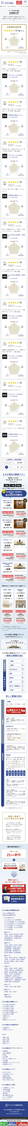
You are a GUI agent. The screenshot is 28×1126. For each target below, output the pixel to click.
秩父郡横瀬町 (8, 947)
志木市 (18, 959)
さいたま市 (7, 920)
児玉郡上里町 (17, 938)
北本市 (11, 974)
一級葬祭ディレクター (9, 1087)
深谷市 (20, 945)
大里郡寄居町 (8, 949)
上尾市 (6, 970)
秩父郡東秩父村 (8, 940)
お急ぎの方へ (19, 3)
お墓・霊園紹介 (7, 1053)
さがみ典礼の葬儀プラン (10, 1002)
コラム (4, 1034)
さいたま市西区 (18, 927)
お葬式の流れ (6, 1076)
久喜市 (11, 968)
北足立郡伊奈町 (13, 972)
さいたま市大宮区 (9, 923)
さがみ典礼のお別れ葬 (9, 1004)
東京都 (6, 991)
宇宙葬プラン (6, 1016)
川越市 (17, 961)
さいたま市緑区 (8, 927)
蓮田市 (6, 972)
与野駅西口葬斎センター (15, 115)
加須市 (20, 972)
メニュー (25, 4)
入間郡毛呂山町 (8, 979)
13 (17, 467)
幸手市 (15, 968)
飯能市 (22, 959)
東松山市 (11, 970)
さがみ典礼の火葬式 (8, 1006)
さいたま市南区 (8, 925)
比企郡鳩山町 (18, 978)
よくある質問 (6, 1091)
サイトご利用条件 (7, 1097)
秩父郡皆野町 (17, 952)
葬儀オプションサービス (9, 1019)
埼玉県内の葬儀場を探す (12, 6)
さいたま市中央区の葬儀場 (23, 6)
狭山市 (6, 957)
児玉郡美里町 (16, 949)
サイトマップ (6, 1099)
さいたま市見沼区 (20, 921)
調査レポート (6, 1043)
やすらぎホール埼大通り (15, 75)
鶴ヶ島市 (6, 963)
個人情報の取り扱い (8, 1095)
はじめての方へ (7, 1072)
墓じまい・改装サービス (9, 1058)
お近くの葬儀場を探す (9, 913)
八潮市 (6, 936)
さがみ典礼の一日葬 (8, 1008)
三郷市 (11, 934)
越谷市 (6, 934)
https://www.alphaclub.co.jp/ (13, 1113)
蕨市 (15, 986)
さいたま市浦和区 (16, 920)
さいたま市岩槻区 (9, 921)
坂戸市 (11, 957)
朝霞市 (12, 961)
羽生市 (6, 945)
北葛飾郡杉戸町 (19, 970)
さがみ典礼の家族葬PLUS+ (10, 1012)
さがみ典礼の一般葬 (8, 1014)
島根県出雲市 (8, 996)
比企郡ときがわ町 (9, 978)
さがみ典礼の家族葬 (8, 1010)
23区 (10, 991)
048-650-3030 (15, 1111)
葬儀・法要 (6, 1037)
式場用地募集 (6, 1089)
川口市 (11, 986)
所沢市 (15, 957)
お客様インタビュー (8, 1029)
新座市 (19, 986)
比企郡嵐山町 (8, 976)
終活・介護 (6, 1039)
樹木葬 (4, 1055)
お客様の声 (6, 1027)
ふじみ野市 (12, 959)
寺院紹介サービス (7, 1064)
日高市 (24, 979)
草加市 (21, 934)
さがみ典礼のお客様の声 (10, 1025)
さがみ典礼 (4, 6)
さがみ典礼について (8, 1074)
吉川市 (11, 936)
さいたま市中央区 (13, 77)
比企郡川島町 (8, 981)
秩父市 (19, 947)
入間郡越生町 (17, 979)
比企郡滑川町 (17, 974)
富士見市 (6, 961)
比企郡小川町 (16, 976)
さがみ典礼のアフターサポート (12, 1048)
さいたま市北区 (18, 925)
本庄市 (14, 947)
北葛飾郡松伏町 (18, 936)
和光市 (21, 961)
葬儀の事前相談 (7, 1078)
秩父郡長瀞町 (8, 950)
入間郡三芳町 (22, 957)
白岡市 (6, 974)
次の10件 (19, 463)
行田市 (15, 945)
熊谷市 (11, 945)
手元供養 (5, 1060)
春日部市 (16, 934)
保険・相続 (6, 1041)
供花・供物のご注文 (8, 1079)
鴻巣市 (20, 968)
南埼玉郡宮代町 (8, 938)
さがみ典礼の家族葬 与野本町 (16, 235)
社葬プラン (6, 1018)
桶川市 (6, 968)
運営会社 (5, 1093)
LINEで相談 (4, 1123)
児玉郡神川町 (16, 950)
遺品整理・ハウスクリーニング (11, 1062)
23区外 (14, 991)
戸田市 (6, 986)
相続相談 (5, 1051)
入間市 (6, 959)
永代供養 (5, 1056)
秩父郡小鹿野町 (8, 952)
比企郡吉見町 (16, 981)
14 (21, 467)
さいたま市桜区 (8, 929)
